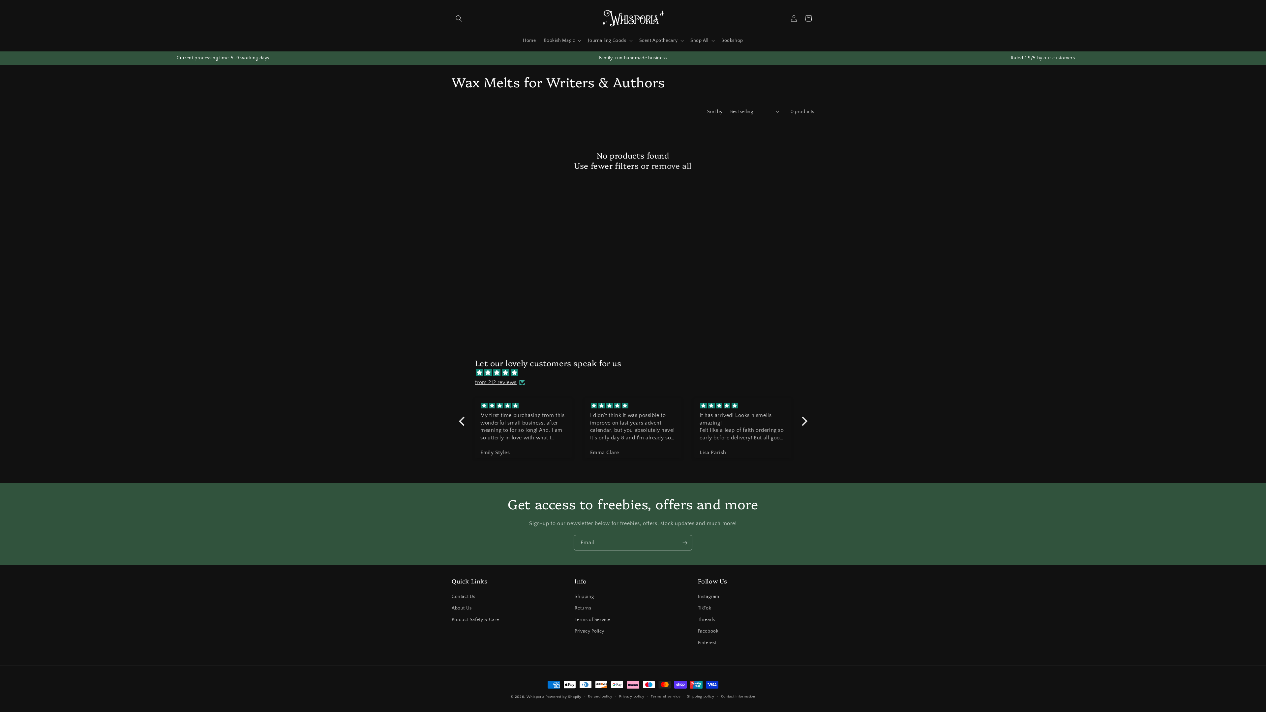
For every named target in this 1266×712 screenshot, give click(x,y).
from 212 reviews (496, 382)
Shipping (584, 596)
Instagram (708, 596)
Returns (583, 608)
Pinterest (707, 642)
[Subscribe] (685, 542)
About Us (462, 608)
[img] (636, 373)
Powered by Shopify (564, 697)
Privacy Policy (589, 631)
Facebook (708, 631)
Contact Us (463, 596)
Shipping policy (700, 696)
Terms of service (665, 696)
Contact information (738, 696)
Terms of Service (592, 619)
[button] (459, 18)
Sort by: (715, 111)
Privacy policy (632, 696)
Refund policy (600, 696)
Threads (706, 619)
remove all (671, 165)
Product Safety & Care (475, 619)
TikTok (704, 608)
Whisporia (535, 697)
